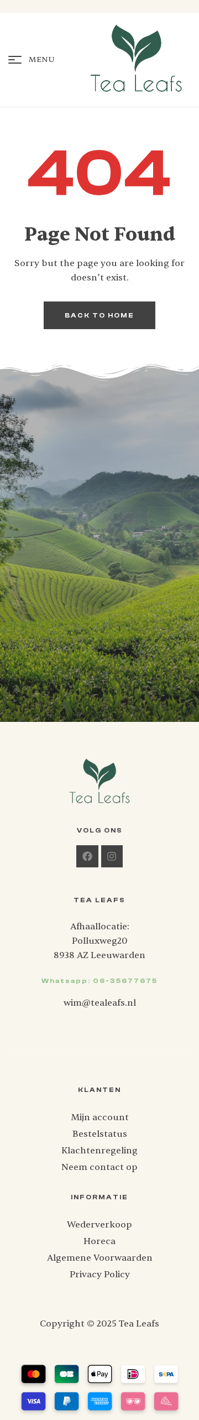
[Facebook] (87, 856)
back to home (99, 315)
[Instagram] (112, 856)
